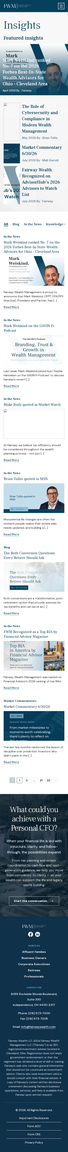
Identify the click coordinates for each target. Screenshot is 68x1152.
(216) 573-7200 (39, 1013)
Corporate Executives (34, 964)
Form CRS (34, 1134)
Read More (11, 307)
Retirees (34, 970)
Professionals (34, 976)
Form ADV (34, 1126)
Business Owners (34, 958)
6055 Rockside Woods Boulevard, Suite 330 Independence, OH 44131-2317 (34, 999)
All (6, 224)
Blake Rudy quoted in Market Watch (32, 404)
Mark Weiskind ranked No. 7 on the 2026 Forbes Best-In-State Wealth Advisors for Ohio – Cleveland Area (32, 247)
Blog (16, 224)
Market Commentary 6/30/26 (27, 706)
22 (48, 780)
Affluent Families (34, 952)
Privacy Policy (34, 1142)
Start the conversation (30, 901)
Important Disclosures (34, 1118)
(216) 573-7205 (37, 1019)
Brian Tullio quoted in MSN (26, 479)
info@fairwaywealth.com (38, 1027)
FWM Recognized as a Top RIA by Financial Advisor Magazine (30, 634)
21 (41, 780)
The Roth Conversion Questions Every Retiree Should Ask (29, 555)
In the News (33, 224)
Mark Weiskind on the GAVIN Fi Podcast (29, 328)
